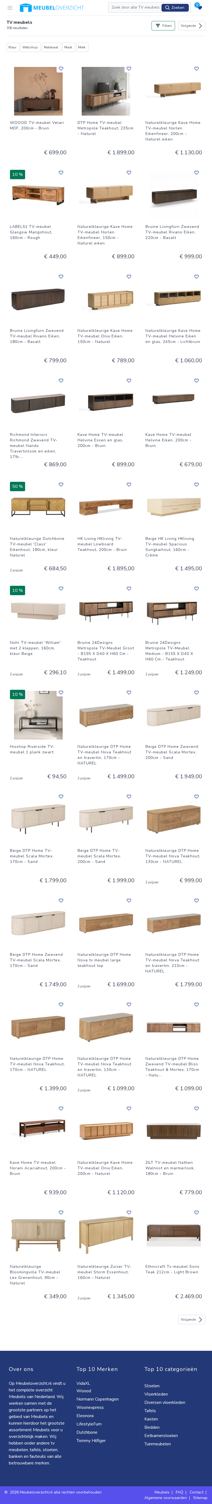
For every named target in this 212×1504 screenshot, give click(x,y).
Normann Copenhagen (98, 1399)
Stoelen (152, 1386)
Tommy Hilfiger (91, 1441)
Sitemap (200, 1497)
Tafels (150, 1411)
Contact (196, 1492)
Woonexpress (90, 1407)
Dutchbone (87, 1432)
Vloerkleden (156, 1394)
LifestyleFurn (89, 1424)
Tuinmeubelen (158, 1444)
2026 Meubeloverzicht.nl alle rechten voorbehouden (56, 1492)
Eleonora (85, 1416)
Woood (84, 1391)
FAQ (179, 1492)
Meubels (162, 1492)
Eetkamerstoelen (161, 1436)
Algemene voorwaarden (165, 1497)
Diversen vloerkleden (165, 1402)
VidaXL (83, 1383)
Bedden (152, 1427)
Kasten (151, 1419)
